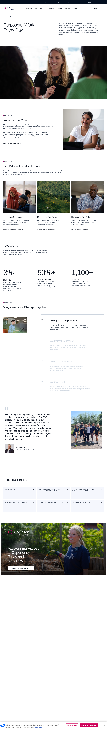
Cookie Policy (38, 727)
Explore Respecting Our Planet (46, 229)
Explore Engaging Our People (12, 229)
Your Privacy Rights (72, 725)
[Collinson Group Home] (8, 8)
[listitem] (53, 324)
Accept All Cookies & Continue (89, 725)
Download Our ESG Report (11, 143)
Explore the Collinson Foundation (19, 568)
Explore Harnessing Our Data (79, 229)
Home (5, 16)
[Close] (104, 725)
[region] (53, 725)
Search (96, 8)
